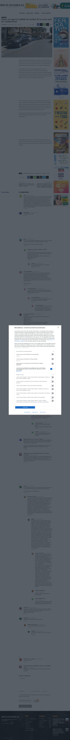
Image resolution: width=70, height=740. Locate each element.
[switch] (52, 354)
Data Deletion (27, 412)
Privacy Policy (43, 412)
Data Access (35, 412)
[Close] (58, 328)
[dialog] (35, 370)
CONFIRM (25, 407)
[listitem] (35, 351)
